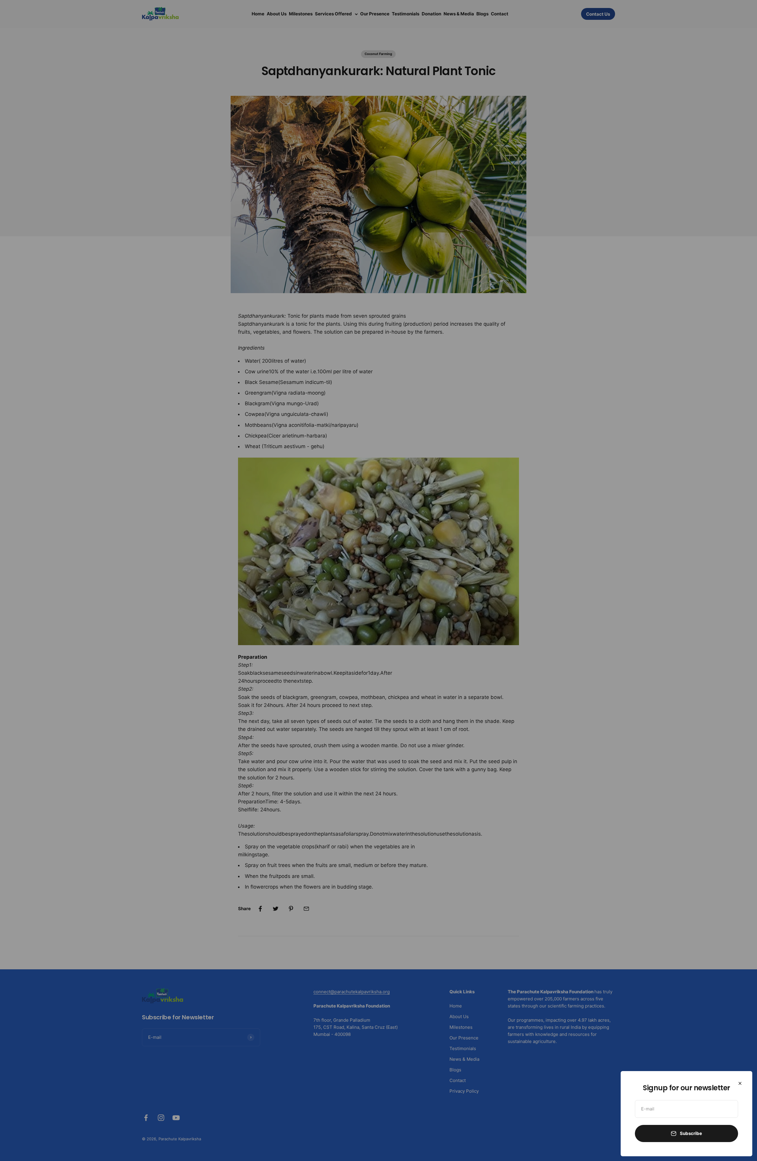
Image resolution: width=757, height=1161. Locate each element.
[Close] (740, 1083)
